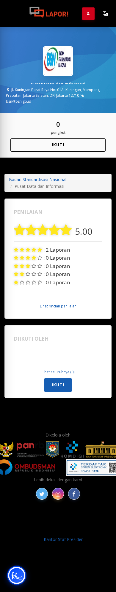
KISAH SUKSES (88, 516)
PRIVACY (22, 516)
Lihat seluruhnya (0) (58, 371)
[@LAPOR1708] (42, 494)
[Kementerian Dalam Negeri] (52, 449)
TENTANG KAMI (85, 523)
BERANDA (45, 516)
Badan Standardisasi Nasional (37, 179)
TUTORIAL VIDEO (41, 529)
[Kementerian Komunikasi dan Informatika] (72, 449)
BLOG (64, 516)
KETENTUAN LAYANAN (41, 523)
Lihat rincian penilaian (58, 306)
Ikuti (58, 144)
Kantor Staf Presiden (64, 539)
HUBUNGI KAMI (79, 529)
